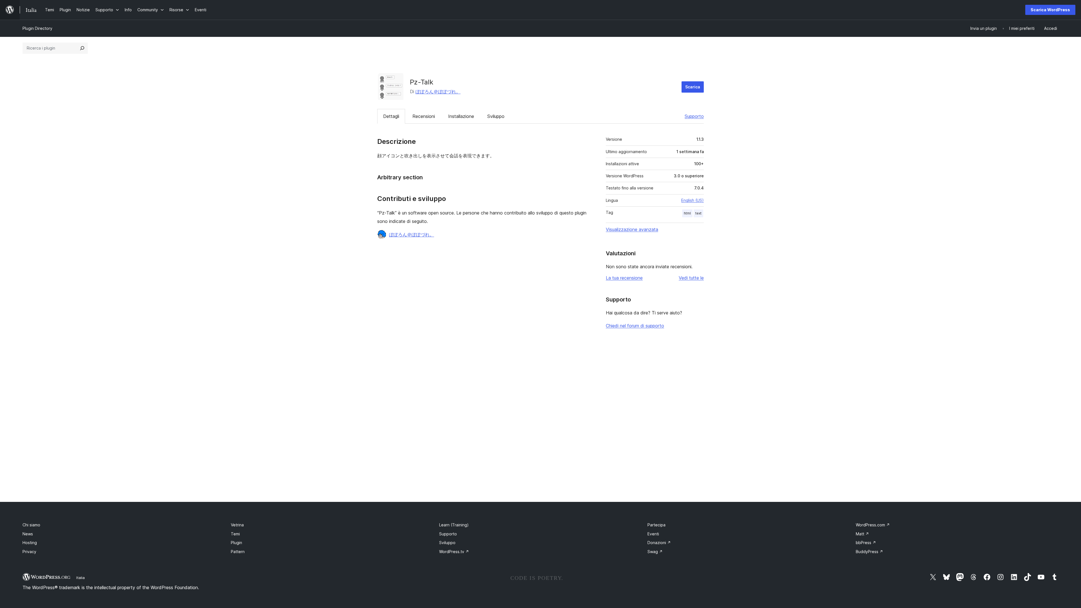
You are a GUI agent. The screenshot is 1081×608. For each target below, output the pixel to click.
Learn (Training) (454, 524)
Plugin (236, 542)
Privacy (29, 551)
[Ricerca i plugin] (82, 48)
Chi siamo (31, 524)
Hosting (30, 542)
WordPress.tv (454, 551)
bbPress (866, 542)
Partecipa (656, 524)
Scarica (692, 86)
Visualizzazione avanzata (632, 229)
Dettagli (391, 116)
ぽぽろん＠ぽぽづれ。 (438, 91)
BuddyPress (869, 551)
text (698, 213)
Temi (235, 533)
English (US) (692, 200)
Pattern (238, 551)
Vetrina (237, 524)
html (687, 213)
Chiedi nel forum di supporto (635, 325)
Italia (80, 577)
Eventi (653, 533)
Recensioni (423, 116)
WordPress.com (873, 524)
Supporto (694, 116)
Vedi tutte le (691, 278)
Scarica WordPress (1050, 9)
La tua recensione (624, 278)
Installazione (461, 116)
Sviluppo (495, 116)
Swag (655, 551)
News (28, 533)
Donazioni (659, 542)
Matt (862, 533)
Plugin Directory (37, 28)
